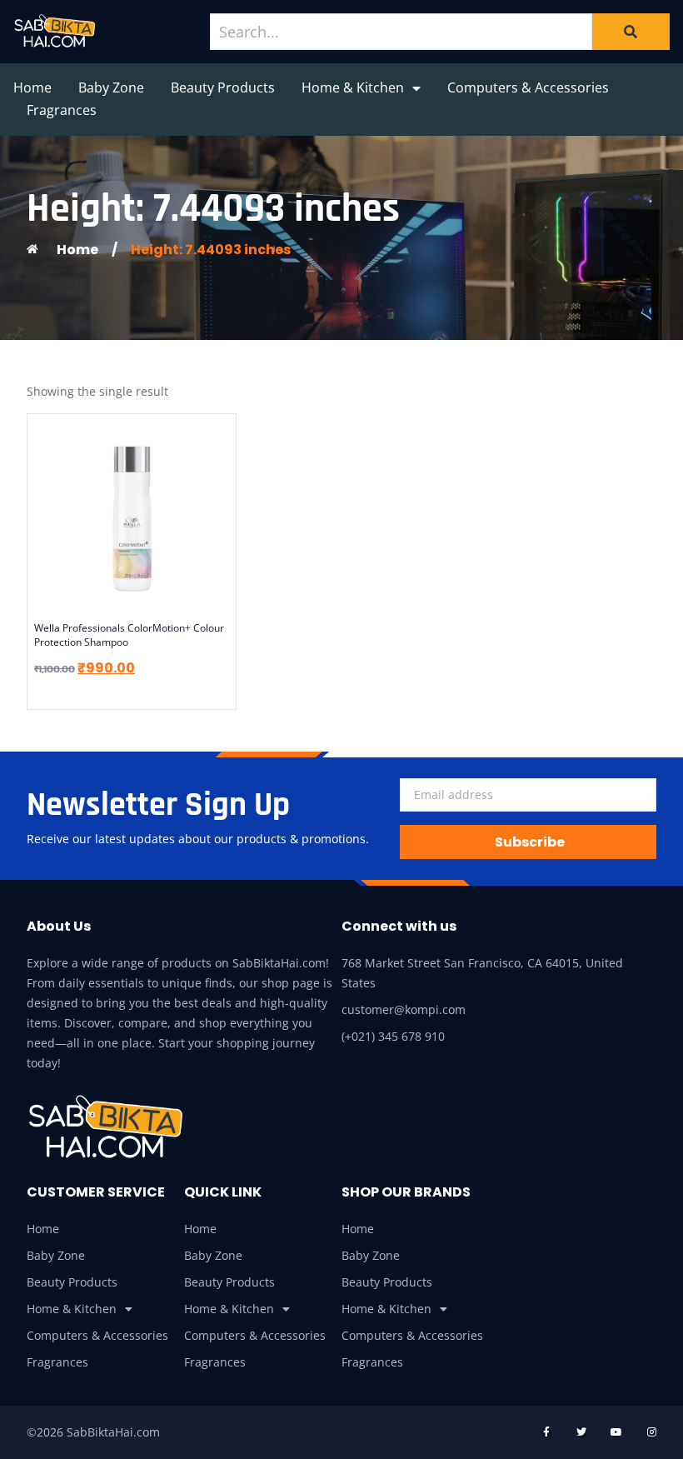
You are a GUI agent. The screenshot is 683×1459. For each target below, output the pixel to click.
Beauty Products (223, 87)
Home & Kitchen (353, 87)
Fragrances (62, 110)
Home (32, 87)
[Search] (631, 31)
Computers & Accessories (528, 87)
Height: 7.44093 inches (211, 249)
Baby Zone (111, 87)
